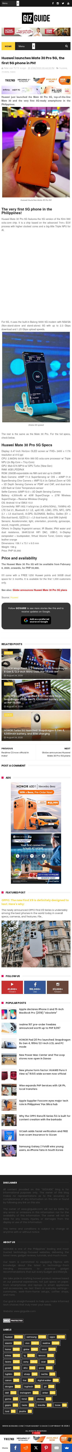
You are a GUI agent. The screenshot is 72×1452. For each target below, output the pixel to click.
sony (25, 1361)
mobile (5, 71)
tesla (24, 1405)
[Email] (56, 1448)
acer (43, 1361)
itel (24, 1380)
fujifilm (8, 1374)
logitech (28, 1386)
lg (25, 1355)
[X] (36, 1448)
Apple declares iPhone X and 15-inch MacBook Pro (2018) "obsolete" (41, 1011)
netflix (44, 1374)
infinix (8, 1355)
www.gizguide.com (12, 1426)
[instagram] (58, 3)
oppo (52, 1337)
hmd (24, 1399)
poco (41, 1368)
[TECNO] (36, 1439)
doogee (9, 1386)
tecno (8, 1361)
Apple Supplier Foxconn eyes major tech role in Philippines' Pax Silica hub (43, 1102)
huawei (63, 68)
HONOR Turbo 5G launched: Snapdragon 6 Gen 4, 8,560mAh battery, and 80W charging (34, 732)
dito (25, 1368)
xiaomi (8, 1343)
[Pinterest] (46, 1448)
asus (44, 1349)
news (12, 71)
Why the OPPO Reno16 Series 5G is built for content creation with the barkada (44, 1117)
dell (7, 1392)
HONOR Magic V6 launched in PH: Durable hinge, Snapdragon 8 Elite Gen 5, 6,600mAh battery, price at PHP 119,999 (34, 699)
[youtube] (68, 3)
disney (40, 1399)
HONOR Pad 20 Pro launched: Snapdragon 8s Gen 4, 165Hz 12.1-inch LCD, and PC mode (44, 1043)
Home (8, 46)
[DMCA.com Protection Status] (13, 1321)
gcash (8, 1368)
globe (26, 1349)
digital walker (44, 1380)
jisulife (22, 1411)
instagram (25, 1392)
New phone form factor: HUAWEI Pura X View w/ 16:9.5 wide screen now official (43, 1072)
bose (57, 1405)
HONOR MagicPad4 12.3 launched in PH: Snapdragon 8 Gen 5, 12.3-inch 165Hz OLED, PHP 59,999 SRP (35, 670)
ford (7, 1411)
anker (45, 1392)
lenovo (42, 1355)
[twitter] (63, 3)
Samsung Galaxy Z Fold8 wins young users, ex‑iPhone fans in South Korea (41, 1148)
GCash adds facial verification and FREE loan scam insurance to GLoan (43, 1133)
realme (46, 1343)
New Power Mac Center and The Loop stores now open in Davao (42, 1056)
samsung (32, 1337)
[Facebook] (15, 1448)
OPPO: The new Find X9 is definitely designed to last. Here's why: (35, 902)
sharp (27, 1374)
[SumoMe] (67, 1448)
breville (41, 1405)
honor (8, 653)
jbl (45, 1386)
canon (8, 1380)
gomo (8, 1399)
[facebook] (53, 3)
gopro (8, 1405)
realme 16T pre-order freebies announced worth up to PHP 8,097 (39, 1026)
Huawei (14, 597)
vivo (27, 1343)
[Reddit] (26, 1448)
